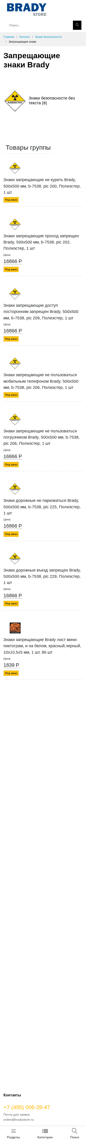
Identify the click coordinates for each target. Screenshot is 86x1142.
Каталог (24, 37)
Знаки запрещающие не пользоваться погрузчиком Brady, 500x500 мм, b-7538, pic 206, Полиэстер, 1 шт (41, 437)
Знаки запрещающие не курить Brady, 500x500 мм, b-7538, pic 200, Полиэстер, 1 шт (42, 186)
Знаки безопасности (48, 37)
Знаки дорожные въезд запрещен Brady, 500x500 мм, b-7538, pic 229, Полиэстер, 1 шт (42, 576)
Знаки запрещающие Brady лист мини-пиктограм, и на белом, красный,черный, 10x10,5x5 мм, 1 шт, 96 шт (42, 646)
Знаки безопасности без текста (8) (52, 100)
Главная (8, 37)
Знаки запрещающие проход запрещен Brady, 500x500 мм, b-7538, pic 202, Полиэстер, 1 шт (41, 242)
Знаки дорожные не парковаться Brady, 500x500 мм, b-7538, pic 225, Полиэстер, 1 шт (42, 506)
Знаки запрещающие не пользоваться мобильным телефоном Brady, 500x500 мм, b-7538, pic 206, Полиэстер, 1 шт (40, 381)
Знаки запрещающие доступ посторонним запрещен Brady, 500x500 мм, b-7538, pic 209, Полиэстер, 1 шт (40, 311)
